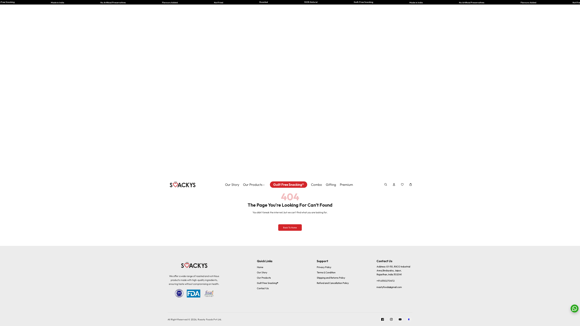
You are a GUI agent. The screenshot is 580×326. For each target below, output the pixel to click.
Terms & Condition (326, 272)
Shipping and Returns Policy (331, 277)
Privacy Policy (324, 267)
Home (260, 267)
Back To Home (290, 227)
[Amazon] (409, 319)
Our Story (262, 272)
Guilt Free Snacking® (267, 282)
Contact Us (263, 288)
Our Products (264, 277)
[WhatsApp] (574, 308)
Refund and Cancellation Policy (333, 282)
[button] (385, 184)
